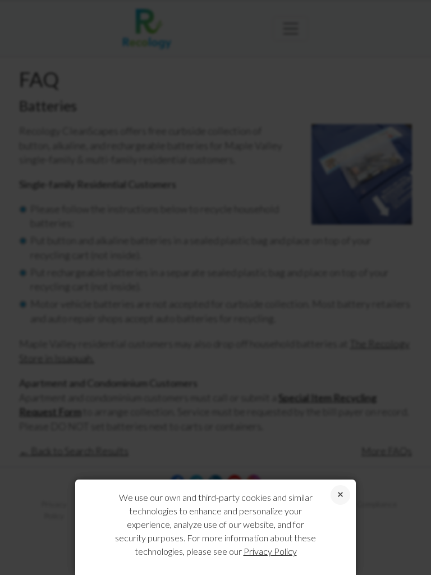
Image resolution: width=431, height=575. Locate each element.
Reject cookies (340, 495)
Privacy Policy (270, 551)
